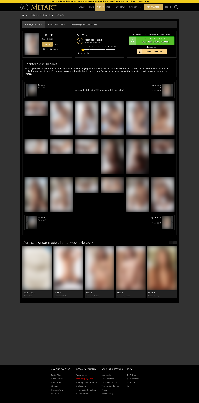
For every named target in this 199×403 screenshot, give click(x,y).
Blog (129, 386)
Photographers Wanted (86, 382)
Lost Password (108, 379)
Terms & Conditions (110, 386)
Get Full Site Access (155, 40)
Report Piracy (107, 394)
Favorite (47, 44)
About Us (55, 394)
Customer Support (110, 382)
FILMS (91, 7)
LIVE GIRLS (120, 7)
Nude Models (57, 382)
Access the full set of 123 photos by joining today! (99, 90)
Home (25, 15)
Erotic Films (56, 375)
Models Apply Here (84, 379)
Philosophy (81, 386)
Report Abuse (82, 394)
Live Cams (55, 386)
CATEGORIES (134, 7)
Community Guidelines (86, 390)
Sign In (168, 7)
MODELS (109, 7)
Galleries (35, 15)
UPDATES (83, 7)
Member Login (108, 375)
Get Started (153, 7)
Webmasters (81, 375)
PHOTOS (100, 7)
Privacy (105, 390)
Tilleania (48, 35)
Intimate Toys (57, 390)
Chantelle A (47, 15)
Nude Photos (57, 379)
